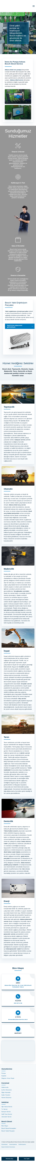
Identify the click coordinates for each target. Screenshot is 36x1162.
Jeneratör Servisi (6, 1116)
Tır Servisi (4, 1109)
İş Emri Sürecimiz (6, 1090)
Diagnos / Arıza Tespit (7, 1078)
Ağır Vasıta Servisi (6, 1106)
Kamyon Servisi (6, 1111)
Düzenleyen (4, 1144)
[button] (16, 51)
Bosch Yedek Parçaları (8, 1131)
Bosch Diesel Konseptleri (8, 1128)
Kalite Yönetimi (5, 1095)
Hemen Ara (9, 1158)
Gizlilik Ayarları (22, 1144)
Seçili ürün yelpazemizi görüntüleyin (14, 326)
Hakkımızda (4, 1087)
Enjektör (3, 1076)
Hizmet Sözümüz (6, 1097)
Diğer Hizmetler (6, 1092)
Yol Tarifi (26, 1158)
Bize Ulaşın (4, 1126)
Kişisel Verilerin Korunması (8, 1147)
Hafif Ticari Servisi (6, 1114)
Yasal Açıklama (13, 1144)
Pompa (3, 1073)
